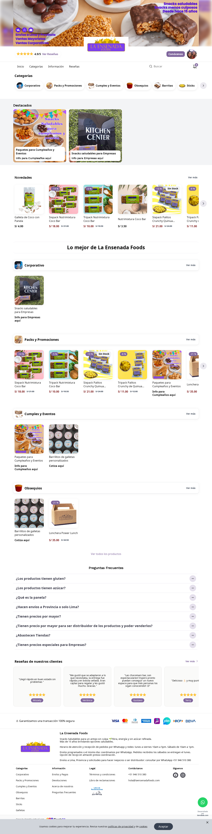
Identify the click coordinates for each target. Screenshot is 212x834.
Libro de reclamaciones (102, 780)
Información (56, 66)
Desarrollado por (202, 813)
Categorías (36, 66)
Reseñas (74, 66)
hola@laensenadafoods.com (144, 780)
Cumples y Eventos (26, 786)
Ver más (192, 177)
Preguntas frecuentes (64, 792)
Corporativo (22, 774)
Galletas (20, 810)
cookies (143, 826)
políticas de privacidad (120, 826)
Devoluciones (59, 780)
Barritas (20, 798)
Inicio (20, 66)
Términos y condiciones (102, 774)
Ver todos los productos (106, 554)
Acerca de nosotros (62, 786)
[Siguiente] (203, 85)
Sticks (19, 804)
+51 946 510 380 (137, 774)
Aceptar (163, 826)
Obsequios (22, 792)
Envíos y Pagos (60, 774)
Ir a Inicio (87, 38)
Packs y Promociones (27, 780)
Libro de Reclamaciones (97, 791)
